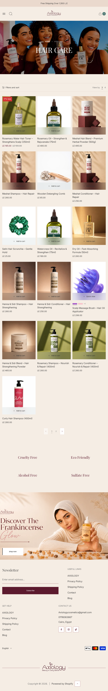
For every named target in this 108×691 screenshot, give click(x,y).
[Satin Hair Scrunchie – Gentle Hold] (19, 226)
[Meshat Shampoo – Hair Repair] (19, 170)
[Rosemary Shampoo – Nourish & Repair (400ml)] (54, 340)
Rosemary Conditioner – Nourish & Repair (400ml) (85, 365)
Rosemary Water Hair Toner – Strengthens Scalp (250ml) (17, 140)
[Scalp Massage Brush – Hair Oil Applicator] (89, 281)
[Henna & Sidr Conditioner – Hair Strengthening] (54, 281)
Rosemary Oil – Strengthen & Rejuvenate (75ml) (52, 140)
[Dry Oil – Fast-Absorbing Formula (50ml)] (89, 226)
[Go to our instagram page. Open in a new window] (68, 629)
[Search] (11, 14)
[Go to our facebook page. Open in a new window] (61, 629)
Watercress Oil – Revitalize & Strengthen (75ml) (52, 250)
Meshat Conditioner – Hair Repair (86, 195)
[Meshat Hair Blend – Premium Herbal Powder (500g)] (89, 115)
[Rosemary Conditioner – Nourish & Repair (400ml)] (89, 340)
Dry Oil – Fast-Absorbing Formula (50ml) (85, 250)
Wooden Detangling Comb (51, 193)
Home (47, 41)
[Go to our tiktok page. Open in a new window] (76, 629)
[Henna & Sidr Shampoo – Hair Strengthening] (19, 281)
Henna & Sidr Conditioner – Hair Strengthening (53, 306)
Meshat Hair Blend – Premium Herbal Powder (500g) (87, 140)
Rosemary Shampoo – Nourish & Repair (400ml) (53, 365)
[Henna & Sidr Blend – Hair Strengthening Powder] (19, 340)
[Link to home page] (54, 668)
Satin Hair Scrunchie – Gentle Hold (17, 250)
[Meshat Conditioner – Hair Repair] (89, 170)
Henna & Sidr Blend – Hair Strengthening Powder (15, 365)
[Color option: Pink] (80, 303)
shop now (13, 551)
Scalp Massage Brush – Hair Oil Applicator (88, 310)
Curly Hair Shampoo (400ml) (17, 418)
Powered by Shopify (62, 683)
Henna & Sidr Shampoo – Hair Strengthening (17, 306)
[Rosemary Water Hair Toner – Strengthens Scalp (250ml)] (19, 115)
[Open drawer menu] (4, 14)
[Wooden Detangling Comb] (54, 170)
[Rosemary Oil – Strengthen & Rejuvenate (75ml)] (54, 115)
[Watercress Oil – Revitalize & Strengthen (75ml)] (54, 226)
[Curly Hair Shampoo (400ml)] (19, 395)
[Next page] (62, 431)
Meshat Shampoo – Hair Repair (18, 193)
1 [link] (51, 431)
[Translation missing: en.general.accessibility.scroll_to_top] (77, 684)
